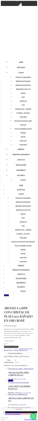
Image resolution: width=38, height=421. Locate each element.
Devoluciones (21, 165)
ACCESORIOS (23, 144)
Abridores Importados (23, 85)
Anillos (23, 93)
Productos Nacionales (23, 77)
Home (21, 62)
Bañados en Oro (8, 350)
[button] (33, 416)
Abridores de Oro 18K (23, 89)
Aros (23, 97)
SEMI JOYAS (23, 140)
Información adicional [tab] (15, 353)
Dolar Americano (13, 412)
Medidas (21, 149)
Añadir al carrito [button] (19, 379)
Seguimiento (21, 170)
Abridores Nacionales (23, 81)
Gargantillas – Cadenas (23, 109)
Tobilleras (23, 117)
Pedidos (23, 180)
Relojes (23, 136)
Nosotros (21, 67)
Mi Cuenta (21, 175)
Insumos (23, 132)
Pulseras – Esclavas (23, 113)
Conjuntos (23, 101)
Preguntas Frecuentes (21, 154)
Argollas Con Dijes (24, 348)
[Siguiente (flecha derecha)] (4, 419)
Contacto (21, 159)
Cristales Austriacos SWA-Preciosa (23, 241)
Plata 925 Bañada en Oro (23, 128)
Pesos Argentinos (12, 414)
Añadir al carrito (11, 346)
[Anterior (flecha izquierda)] (2, 419)
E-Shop (21, 72)
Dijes (23, 105)
